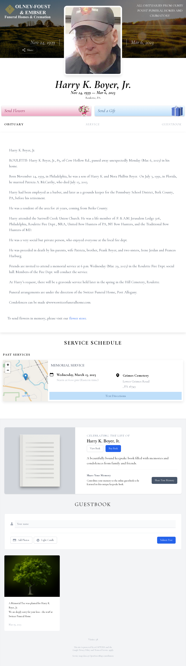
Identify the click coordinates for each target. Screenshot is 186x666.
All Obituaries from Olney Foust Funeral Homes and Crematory (160, 10)
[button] (25, 377)
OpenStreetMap (96, 656)
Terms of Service (101, 650)
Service (93, 124)
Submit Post (166, 540)
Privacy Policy (84, 650)
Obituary (14, 124)
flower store (77, 318)
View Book (95, 448)
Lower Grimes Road (136, 381)
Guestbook (172, 124)
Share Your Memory (164, 480)
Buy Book (113, 448)
